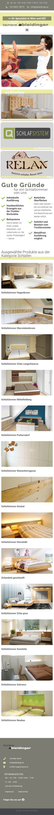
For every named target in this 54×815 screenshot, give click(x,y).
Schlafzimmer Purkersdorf (15, 435)
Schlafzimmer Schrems (13, 684)
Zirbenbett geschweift (13, 577)
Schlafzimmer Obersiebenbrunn (18, 328)
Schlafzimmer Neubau (13, 720)
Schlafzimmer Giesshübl (14, 542)
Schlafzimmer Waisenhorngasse (18, 470)
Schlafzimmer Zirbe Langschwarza (19, 363)
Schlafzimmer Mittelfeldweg (16, 399)
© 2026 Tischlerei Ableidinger (27, 811)
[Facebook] (23, 799)
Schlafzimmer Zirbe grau (14, 613)
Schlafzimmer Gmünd (12, 506)
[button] (27, 30)
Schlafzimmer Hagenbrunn (15, 292)
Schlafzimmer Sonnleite (14, 649)
